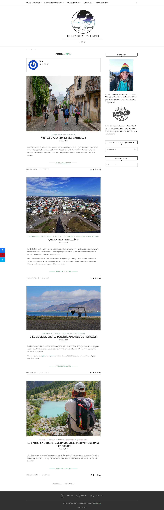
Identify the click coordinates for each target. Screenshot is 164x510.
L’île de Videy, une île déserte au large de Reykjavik (63, 337)
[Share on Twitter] (95, 169)
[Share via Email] (100, 169)
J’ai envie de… (88, 3)
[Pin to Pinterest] (97, 169)
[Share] (2, 250)
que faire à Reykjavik (48, 356)
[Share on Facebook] (93, 169)
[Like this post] (91, 169)
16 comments (45, 278)
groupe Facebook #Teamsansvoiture (122, 131)
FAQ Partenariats (102, 3)
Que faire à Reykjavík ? (63, 239)
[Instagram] (84, 42)
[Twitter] (81, 42)
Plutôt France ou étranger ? (53, 3)
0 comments (46, 169)
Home (28, 49)
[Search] (137, 3)
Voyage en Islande (73, 3)
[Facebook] (79, 42)
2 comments (45, 372)
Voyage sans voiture (33, 3)
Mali (41, 61)
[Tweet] (2, 259)
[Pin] (2, 255)
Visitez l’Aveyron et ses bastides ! (63, 138)
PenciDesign (97, 503)
